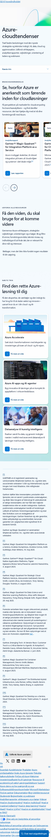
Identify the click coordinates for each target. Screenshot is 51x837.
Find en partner (6, 792)
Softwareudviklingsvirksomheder (14, 789)
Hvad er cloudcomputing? (11, 802)
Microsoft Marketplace (39, 789)
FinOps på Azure (22, 776)
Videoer (43, 799)
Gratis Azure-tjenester (23, 773)
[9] (4, 675)
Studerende (5, 795)
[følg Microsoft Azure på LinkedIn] (18, 761)
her (31, 634)
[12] (4, 723)
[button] (25, 69)
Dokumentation (21, 792)
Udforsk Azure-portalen (20, 754)
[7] (4, 639)
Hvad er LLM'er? (13, 809)
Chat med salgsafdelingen (35, 833)
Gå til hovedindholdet (10, 1)
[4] (4, 571)
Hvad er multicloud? (32, 802)
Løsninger (27, 779)
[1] (4, 474)
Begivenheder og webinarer (23, 795)
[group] (21, 149)
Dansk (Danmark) (8, 815)
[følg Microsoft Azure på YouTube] (23, 761)
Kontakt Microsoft (16, 828)
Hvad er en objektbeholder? (33, 809)
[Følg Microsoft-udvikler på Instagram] (13, 761)
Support (41, 782)
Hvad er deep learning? (28, 805)
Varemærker (5, 835)
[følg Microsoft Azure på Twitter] (7, 761)
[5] (4, 588)
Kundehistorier (15, 769)
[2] (4, 540)
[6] (4, 605)
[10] (4, 692)
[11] (4, 706)
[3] (4, 554)
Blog (30, 792)
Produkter (26, 769)
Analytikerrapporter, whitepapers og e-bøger (19, 799)
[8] (4, 656)
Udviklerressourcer (41, 792)
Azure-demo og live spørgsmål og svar (17, 786)
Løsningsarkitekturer (28, 782)
